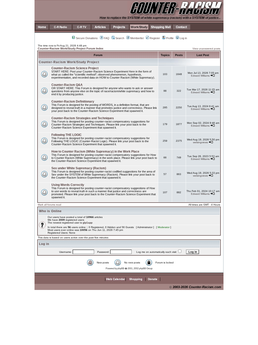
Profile (170, 38)
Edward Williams (200, 75)
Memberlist (137, 38)
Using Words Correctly (67, 185)
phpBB (120, 268)
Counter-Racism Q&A (67, 85)
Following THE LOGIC (66, 135)
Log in (183, 38)
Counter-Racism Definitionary (72, 101)
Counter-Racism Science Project (75, 68)
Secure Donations (87, 38)
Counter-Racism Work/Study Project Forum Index (70, 48)
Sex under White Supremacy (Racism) (78, 168)
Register (155, 38)
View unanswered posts (206, 48)
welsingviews (200, 142)
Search (119, 38)
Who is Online (50, 211)
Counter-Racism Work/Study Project (69, 62)
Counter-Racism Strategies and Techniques (82, 118)
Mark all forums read (49, 204)
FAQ (106, 38)
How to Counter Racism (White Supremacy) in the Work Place (95, 151)
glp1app (87, 222)
